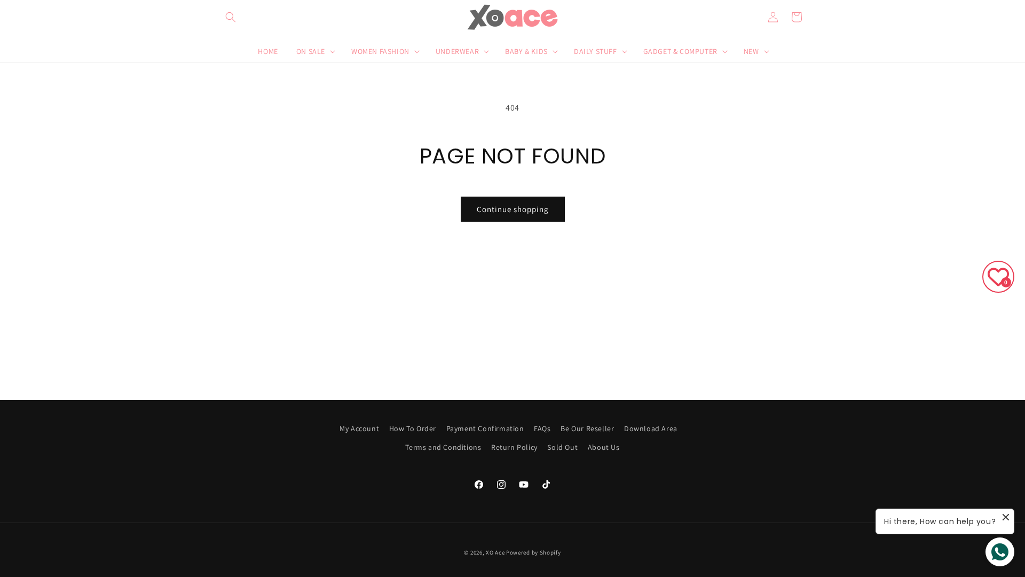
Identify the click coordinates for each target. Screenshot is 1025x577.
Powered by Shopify (533, 552)
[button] (230, 17)
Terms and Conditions (443, 447)
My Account (359, 428)
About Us (604, 447)
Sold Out (562, 447)
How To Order (412, 428)
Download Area (650, 428)
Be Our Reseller (587, 428)
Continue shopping (513, 209)
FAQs (542, 428)
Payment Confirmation (485, 428)
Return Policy (514, 447)
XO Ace (495, 552)
